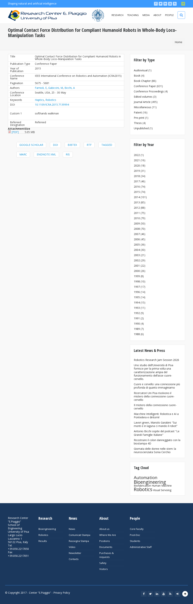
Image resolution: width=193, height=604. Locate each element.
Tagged (106, 145)
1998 (137, 281)
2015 (137, 192)
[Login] (183, 4)
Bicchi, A (69, 88)
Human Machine (162, 485)
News (72, 529)
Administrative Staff (141, 547)
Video (72, 547)
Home (178, 42)
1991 (137, 318)
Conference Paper (145, 86)
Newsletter (75, 553)
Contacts (74, 559)
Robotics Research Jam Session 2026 (156, 360)
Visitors (103, 569)
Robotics (50, 100)
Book (137, 75)
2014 (137, 197)
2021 (137, 160)
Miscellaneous (142, 107)
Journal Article (142, 102)
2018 (137, 176)
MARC (23, 154)
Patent (138, 112)
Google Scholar (31, 145)
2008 (137, 228)
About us (104, 529)
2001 (137, 265)
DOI (55, 145)
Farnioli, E (41, 88)
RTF (89, 145)
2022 (137, 155)
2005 (137, 244)
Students (135, 541)
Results (42, 541)
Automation (145, 477)
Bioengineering (150, 482)
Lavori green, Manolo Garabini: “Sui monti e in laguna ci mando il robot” (155, 424)
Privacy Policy (61, 592)
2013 (137, 202)
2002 (137, 260)
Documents (105, 547)
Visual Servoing (162, 490)
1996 (137, 292)
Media (146, 15)
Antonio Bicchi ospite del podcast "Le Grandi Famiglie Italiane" (156, 432)
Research (117, 15)
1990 (137, 323)
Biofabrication (142, 485)
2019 (137, 171)
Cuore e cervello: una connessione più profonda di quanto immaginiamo (157, 385)
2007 (137, 234)
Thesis (138, 123)
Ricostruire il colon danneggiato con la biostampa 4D (157, 441)
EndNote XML (46, 154)
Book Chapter (142, 81)
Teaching (133, 15)
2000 (137, 271)
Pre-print (139, 117)
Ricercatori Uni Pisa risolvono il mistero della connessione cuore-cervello (154, 396)
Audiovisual (141, 70)
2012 (137, 207)
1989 (137, 329)
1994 (137, 302)
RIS (68, 154)
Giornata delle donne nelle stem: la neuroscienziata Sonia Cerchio (155, 450)
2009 (137, 223)
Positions (104, 541)
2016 (137, 186)
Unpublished (141, 128)
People (169, 15)
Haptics (39, 100)
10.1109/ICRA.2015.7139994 (52, 104)
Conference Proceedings (149, 91)
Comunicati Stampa (79, 535)
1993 (137, 308)
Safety (102, 563)
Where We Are (107, 535)
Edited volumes (143, 96)
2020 (137, 165)
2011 (137, 213)
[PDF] (15, 132)
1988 (137, 334)
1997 (137, 286)
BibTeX (72, 145)
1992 (137, 313)
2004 (137, 250)
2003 (137, 255)
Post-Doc (135, 535)
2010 (137, 218)
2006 (137, 239)
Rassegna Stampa (79, 541)
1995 (137, 297)
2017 (137, 181)
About (157, 15)
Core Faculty (136, 529)
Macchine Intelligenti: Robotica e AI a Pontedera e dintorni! (156, 415)
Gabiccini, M (55, 88)
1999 (137, 276)
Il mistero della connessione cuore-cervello (155, 406)
